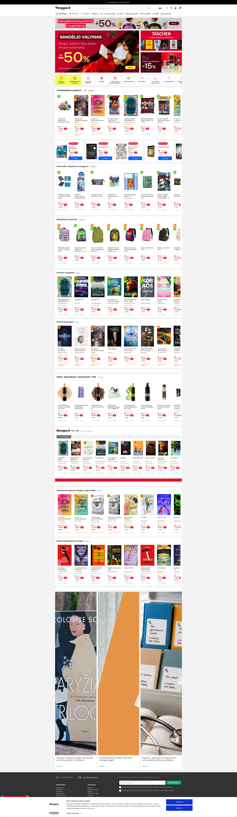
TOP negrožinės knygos (111, 437)
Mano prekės (60, 793)
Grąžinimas (59, 791)
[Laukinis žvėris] (97, 51)
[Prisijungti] (176, 8)
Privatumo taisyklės (93, 793)
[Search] (148, 8)
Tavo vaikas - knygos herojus (155, 82)
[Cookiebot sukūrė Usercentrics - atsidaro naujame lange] (54, 813)
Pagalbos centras (61, 795)
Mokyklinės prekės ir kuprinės (74, 82)
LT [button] (162, 8)
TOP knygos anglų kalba (157, 437)
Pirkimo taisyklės (93, 790)
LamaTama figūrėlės (88, 82)
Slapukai (90, 791)
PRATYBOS (75, 14)
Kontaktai (90, 795)
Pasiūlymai (120, 14)
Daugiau (91, 90)
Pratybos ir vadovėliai (61, 82)
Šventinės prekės (169, 81)
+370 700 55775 (66, 777)
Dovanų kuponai (166, 14)
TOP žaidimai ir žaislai (173, 437)
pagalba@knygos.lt (91, 777)
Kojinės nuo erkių (129, 81)
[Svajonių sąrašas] (167, 8)
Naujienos (95, 14)
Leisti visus (179, 802)
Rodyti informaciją (72, 813)
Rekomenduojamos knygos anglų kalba (76, 490)
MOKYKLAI (87, 14)
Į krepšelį (75, 158)
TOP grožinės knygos (95, 437)
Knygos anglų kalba (132, 14)
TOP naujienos (64, 437)
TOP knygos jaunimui (141, 437)
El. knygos (156, 14)
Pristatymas (59, 790)
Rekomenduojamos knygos (70, 540)
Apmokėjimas (60, 788)
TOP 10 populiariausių (79, 437)
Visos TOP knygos (85, 431)
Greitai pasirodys (110, 14)
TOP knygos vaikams (126, 437)
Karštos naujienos (66, 272)
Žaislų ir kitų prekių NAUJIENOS (115, 82)
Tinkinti (178, 808)
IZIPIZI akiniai (142, 81)
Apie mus (90, 788)
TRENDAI (101, 81)
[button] (92, 71)
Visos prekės (63, 14)
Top (101, 14)
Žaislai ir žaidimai (145, 14)
